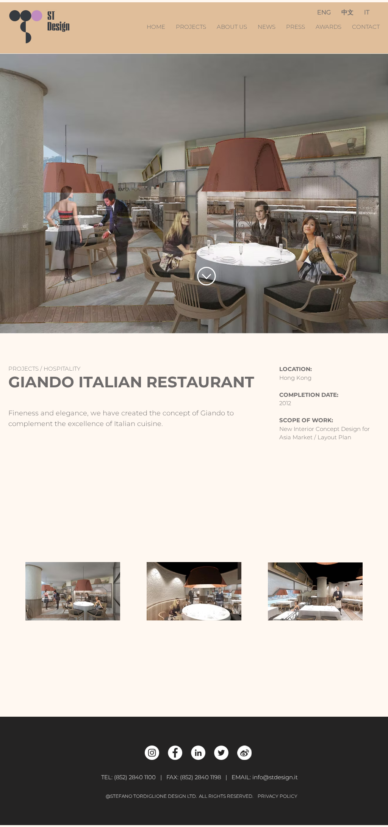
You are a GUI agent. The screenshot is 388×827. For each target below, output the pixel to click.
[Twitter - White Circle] (221, 753)
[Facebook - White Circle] (175, 753)
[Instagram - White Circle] (152, 753)
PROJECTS (193, 26)
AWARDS (328, 26)
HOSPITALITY (62, 368)
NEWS (267, 26)
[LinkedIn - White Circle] (198, 753)
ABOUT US (232, 26)
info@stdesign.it (275, 777)
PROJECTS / (26, 368)
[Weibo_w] (244, 753)
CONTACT (366, 26)
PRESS (295, 26)
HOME (157, 26)
